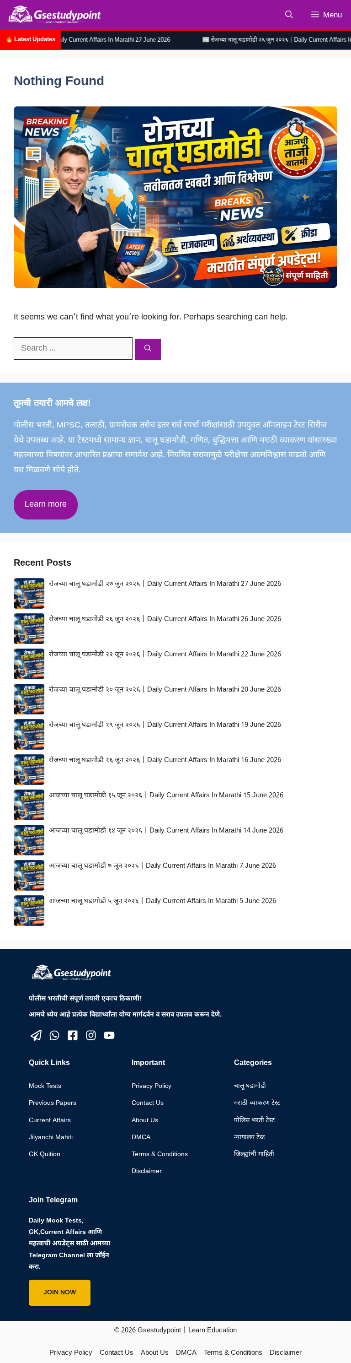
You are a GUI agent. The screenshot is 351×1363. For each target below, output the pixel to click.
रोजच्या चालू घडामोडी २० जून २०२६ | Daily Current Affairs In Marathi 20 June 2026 (165, 690)
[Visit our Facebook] (72, 1035)
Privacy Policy (151, 1086)
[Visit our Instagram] (91, 1035)
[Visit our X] (36, 1035)
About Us (145, 1120)
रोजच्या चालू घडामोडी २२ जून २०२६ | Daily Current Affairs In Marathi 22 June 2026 (165, 654)
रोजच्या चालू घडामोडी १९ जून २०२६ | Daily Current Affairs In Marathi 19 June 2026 (165, 725)
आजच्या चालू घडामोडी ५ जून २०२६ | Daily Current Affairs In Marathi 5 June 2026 (162, 901)
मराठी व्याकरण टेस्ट (257, 1103)
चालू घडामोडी (250, 1086)
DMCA (141, 1137)
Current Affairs (50, 1120)
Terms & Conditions (160, 1154)
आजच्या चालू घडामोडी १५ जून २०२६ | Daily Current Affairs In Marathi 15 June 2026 (166, 795)
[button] (289, 15)
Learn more (46, 504)
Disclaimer (147, 1171)
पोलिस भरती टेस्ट (254, 1120)
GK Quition (44, 1154)
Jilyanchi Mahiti (51, 1137)
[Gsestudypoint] (53, 15)
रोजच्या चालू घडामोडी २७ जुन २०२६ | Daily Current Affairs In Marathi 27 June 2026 (165, 584)
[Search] (148, 349)
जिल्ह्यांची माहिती (254, 1154)
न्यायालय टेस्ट (249, 1137)
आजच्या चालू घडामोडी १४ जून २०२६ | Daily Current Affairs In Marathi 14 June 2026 (166, 831)
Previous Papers (52, 1103)
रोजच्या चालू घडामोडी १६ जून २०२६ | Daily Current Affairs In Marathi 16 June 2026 (165, 760)
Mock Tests (45, 1086)
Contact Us (148, 1103)
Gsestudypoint (159, 1330)
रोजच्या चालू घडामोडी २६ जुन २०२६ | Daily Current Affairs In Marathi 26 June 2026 (165, 619)
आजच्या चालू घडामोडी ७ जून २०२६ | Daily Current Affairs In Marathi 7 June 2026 (162, 866)
